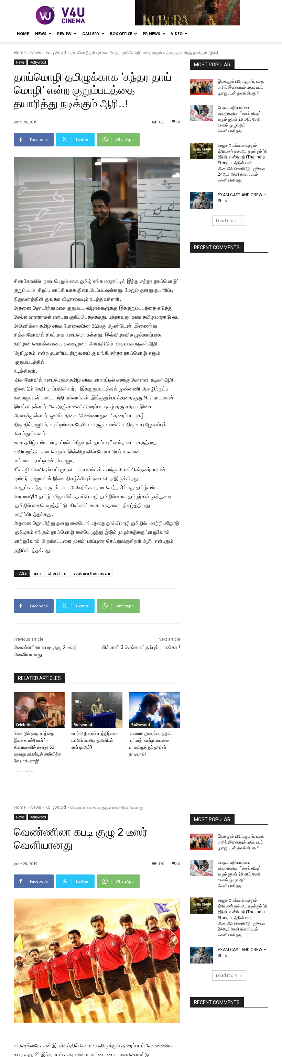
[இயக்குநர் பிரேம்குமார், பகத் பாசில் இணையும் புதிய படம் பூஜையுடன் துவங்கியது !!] (201, 87)
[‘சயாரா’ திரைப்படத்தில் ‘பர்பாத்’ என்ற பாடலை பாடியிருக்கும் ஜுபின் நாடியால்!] (154, 710)
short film (57, 573)
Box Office (121, 33)
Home (23, 33)
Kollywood (55, 52)
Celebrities (25, 724)
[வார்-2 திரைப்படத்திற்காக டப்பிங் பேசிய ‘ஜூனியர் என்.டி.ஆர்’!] (97, 710)
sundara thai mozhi (91, 573)
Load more (227, 220)
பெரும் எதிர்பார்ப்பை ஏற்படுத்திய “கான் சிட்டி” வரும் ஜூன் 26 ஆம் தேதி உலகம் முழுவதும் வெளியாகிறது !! (239, 119)
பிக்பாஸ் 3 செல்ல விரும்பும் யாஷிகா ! (141, 647)
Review (64, 33)
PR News (151, 33)
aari (37, 573)
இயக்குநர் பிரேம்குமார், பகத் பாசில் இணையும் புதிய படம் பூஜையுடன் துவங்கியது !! (241, 87)
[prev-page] (18, 775)
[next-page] (29, 775)
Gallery (90, 33)
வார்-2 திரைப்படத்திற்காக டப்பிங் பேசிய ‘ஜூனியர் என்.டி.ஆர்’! (95, 740)
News (40, 33)
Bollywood (83, 724)
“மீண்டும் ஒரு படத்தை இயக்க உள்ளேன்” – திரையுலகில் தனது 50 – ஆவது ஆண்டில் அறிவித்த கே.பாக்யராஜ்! (38, 747)
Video (177, 33)
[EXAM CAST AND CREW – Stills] (201, 200)
